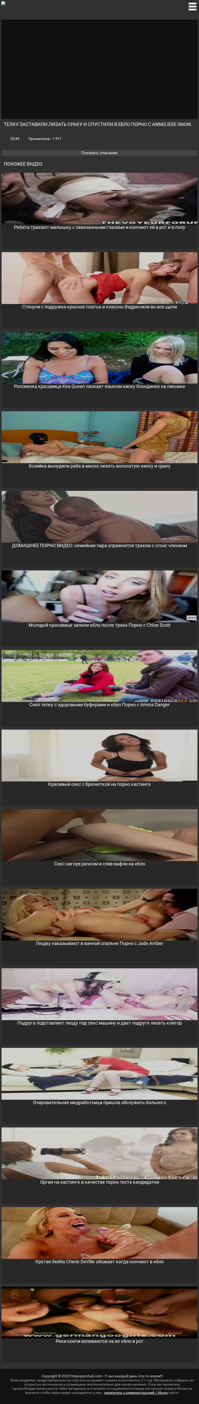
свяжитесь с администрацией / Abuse (136, 1393)
